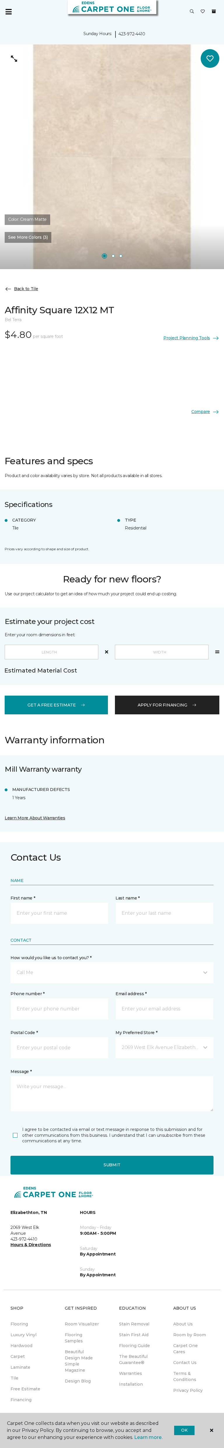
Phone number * (27, 994)
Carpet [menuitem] (17, 1356)
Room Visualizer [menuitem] (82, 1324)
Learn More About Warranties (35, 818)
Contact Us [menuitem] (185, 1362)
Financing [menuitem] (21, 1399)
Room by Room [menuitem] (189, 1334)
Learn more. (148, 1437)
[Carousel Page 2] (113, 255)
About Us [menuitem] (183, 1324)
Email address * (131, 994)
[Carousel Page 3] (120, 255)
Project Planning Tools (186, 337)
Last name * (128, 898)
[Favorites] (202, 11)
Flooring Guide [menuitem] (134, 1345)
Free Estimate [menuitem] (25, 1389)
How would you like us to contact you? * (51, 958)
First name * (22, 898)
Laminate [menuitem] (20, 1367)
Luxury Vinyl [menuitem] (23, 1334)
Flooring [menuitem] (19, 1324)
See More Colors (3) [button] (28, 237)
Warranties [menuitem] (130, 1373)
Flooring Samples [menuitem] (74, 1338)
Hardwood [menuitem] (21, 1345)
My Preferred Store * (136, 1033)
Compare (200, 411)
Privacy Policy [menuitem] (188, 1390)
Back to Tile (26, 288)
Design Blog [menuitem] (78, 1381)
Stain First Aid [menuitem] (133, 1334)
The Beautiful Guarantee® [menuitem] (133, 1359)
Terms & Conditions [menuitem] (184, 1376)
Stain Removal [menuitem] (134, 1324)
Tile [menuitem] (14, 1378)
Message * (21, 1071)
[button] (191, 11)
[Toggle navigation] (8, 12)
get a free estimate (51, 705)
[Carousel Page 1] (104, 256)
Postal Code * (24, 1033)
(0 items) (214, 11)
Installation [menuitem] (131, 1384)
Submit (112, 1164)
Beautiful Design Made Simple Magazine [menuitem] (79, 1361)
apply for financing (162, 705)
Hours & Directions (30, 1244)
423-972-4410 (131, 34)
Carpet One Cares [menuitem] (185, 1348)
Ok (184, 1430)
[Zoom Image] (14, 58)
